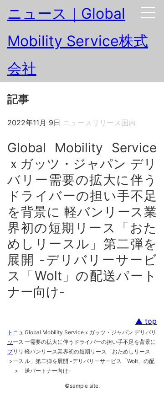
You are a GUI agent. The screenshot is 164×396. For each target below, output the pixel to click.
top (150, 321)
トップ (10, 342)
